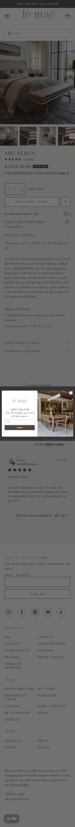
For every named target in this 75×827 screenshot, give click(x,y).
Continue (19, 427)
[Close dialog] (70, 392)
